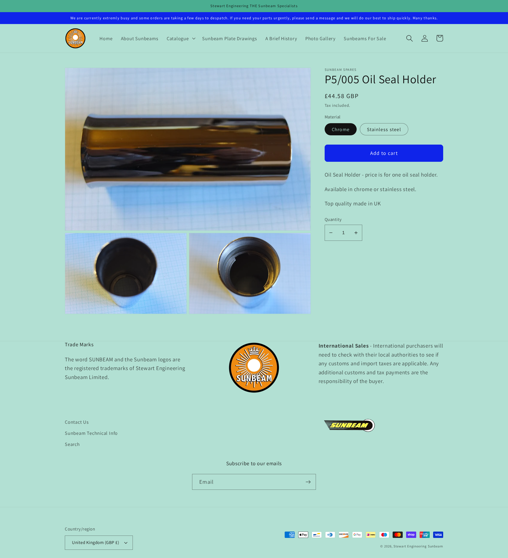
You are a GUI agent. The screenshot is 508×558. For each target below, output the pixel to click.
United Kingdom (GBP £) (95, 542)
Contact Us (77, 422)
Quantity (333, 219)
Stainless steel (384, 129)
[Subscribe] (308, 482)
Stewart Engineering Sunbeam (418, 546)
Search (72, 444)
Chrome (341, 129)
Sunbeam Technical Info (91, 433)
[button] (180, 38)
